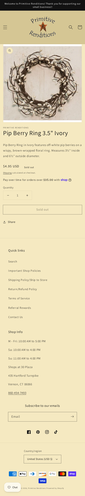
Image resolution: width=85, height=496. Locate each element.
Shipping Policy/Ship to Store (27, 280)
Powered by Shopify (55, 488)
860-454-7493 (17, 393)
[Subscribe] (72, 416)
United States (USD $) (39, 459)
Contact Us (15, 317)
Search (12, 261)
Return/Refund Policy (22, 289)
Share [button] (11, 222)
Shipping (7, 172)
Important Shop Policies (24, 271)
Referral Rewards (19, 308)
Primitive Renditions (37, 488)
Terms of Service (19, 298)
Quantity (8, 187)
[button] (5, 27)
